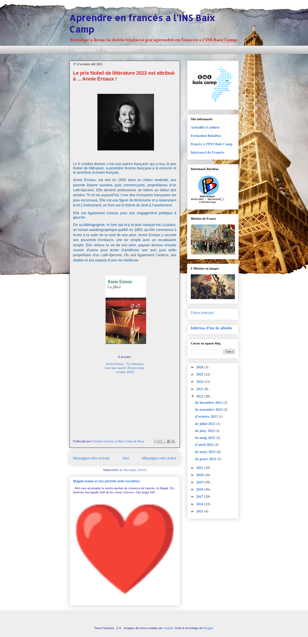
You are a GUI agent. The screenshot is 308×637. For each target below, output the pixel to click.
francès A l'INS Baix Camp (211, 143)
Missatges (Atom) (135, 470)
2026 (200, 366)
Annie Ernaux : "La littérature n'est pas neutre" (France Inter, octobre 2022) (125, 368)
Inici (126, 458)
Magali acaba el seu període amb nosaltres (106, 481)
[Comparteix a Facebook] (169, 441)
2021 (200, 467)
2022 (200, 396)
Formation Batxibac (206, 135)
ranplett (168, 628)
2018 (200, 489)
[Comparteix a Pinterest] (173, 441)
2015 (200, 511)
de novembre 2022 (209, 409)
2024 (200, 381)
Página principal (202, 312)
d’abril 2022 (204, 444)
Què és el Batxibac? (122, 49)
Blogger (208, 628)
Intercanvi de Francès (207, 152)
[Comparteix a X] (164, 441)
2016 (200, 503)
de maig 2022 (205, 437)
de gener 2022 (206, 458)
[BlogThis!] (160, 441)
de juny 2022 (205, 430)
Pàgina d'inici (85, 49)
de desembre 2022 (209, 402)
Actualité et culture (205, 127)
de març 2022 (205, 451)
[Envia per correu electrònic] (156, 441)
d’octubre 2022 (207, 416)
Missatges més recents (91, 458)
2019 (200, 482)
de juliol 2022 (205, 423)
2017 (200, 496)
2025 (200, 374)
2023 (200, 388)
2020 (200, 474)
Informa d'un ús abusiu (211, 328)
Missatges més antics (159, 458)
